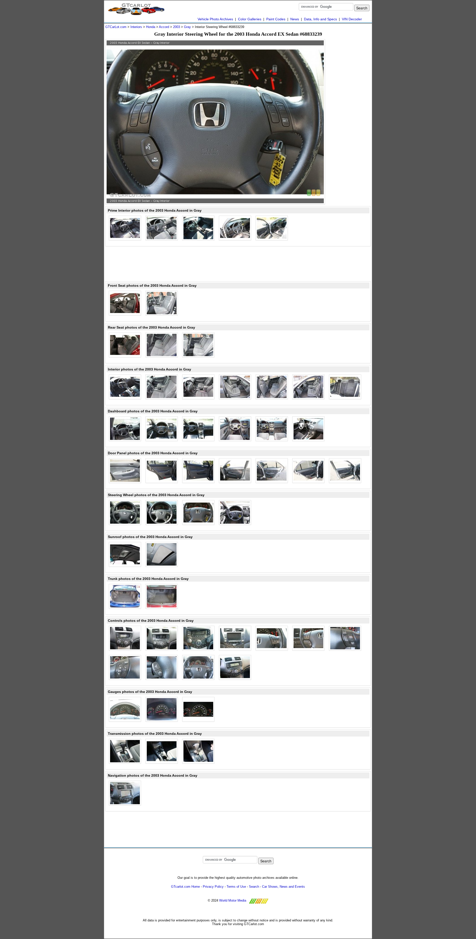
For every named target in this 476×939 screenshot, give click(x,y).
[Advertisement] (351, 113)
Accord (164, 27)
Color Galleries (249, 19)
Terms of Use (236, 886)
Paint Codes (275, 19)
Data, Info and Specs (320, 19)
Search (254, 886)
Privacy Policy (213, 886)
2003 (176, 27)
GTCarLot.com (115, 27)
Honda (150, 27)
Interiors (136, 27)
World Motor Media (232, 900)
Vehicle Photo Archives (215, 19)
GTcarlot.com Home (185, 886)
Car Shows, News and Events (283, 886)
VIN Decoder (352, 19)
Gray (187, 27)
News (294, 19)
